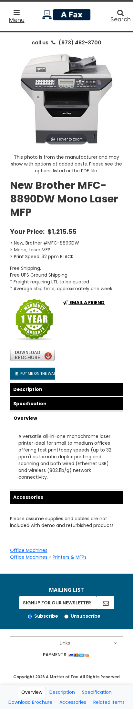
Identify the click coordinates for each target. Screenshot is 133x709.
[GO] (105, 602)
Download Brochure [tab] (30, 702)
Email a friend (86, 302)
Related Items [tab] (109, 702)
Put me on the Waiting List (37, 373)
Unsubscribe (85, 616)
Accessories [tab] (72, 702)
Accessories (28, 497)
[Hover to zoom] (66, 98)
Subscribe (46, 616)
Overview (25, 418)
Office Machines (28, 550)
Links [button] (65, 643)
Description (27, 389)
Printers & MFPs (70, 557)
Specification (29, 403)
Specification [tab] (97, 692)
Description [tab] (62, 692)
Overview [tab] (31, 692)
